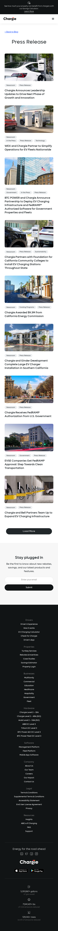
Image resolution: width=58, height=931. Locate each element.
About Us (29, 766)
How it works (29, 628)
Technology (40, 141)
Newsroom (10, 85)
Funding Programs (27, 307)
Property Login (29, 667)
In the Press (11, 141)
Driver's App (29, 640)
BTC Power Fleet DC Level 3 (29, 736)
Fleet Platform (29, 751)
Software (29, 743)
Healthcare (29, 690)
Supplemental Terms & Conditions (29, 797)
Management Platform (29, 747)
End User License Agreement (29, 804)
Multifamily (29, 678)
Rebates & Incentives (29, 655)
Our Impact (29, 778)
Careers (29, 774)
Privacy (29, 808)
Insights (29, 819)
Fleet (29, 701)
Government (11, 192)
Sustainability (40, 252)
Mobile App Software (29, 755)
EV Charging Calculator (29, 632)
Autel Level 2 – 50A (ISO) (29, 720)
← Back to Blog (11, 32)
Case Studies (29, 659)
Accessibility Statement (29, 801)
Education (29, 686)
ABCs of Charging (29, 823)
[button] (53, 18)
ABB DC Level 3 (29, 724)
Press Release (25, 85)
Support (29, 831)
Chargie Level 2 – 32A (29, 712)
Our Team (29, 770)
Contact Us (29, 782)
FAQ (29, 827)
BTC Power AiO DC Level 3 (29, 732)
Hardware (29, 708)
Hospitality (29, 693)
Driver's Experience (29, 624)
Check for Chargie (29, 636)
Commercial (29, 682)
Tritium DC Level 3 (29, 728)
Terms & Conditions (29, 793)
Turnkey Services (29, 651)
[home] (10, 18)
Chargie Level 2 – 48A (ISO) (29, 716)
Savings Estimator (29, 663)
